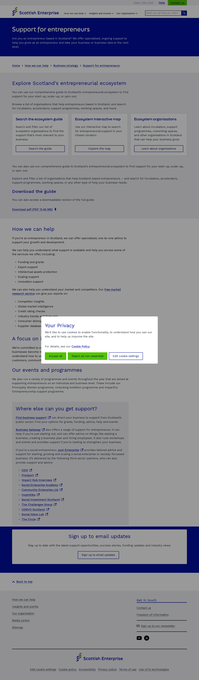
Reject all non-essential (87, 356)
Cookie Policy (81, 346)
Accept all (55, 356)
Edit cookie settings (126, 356)
